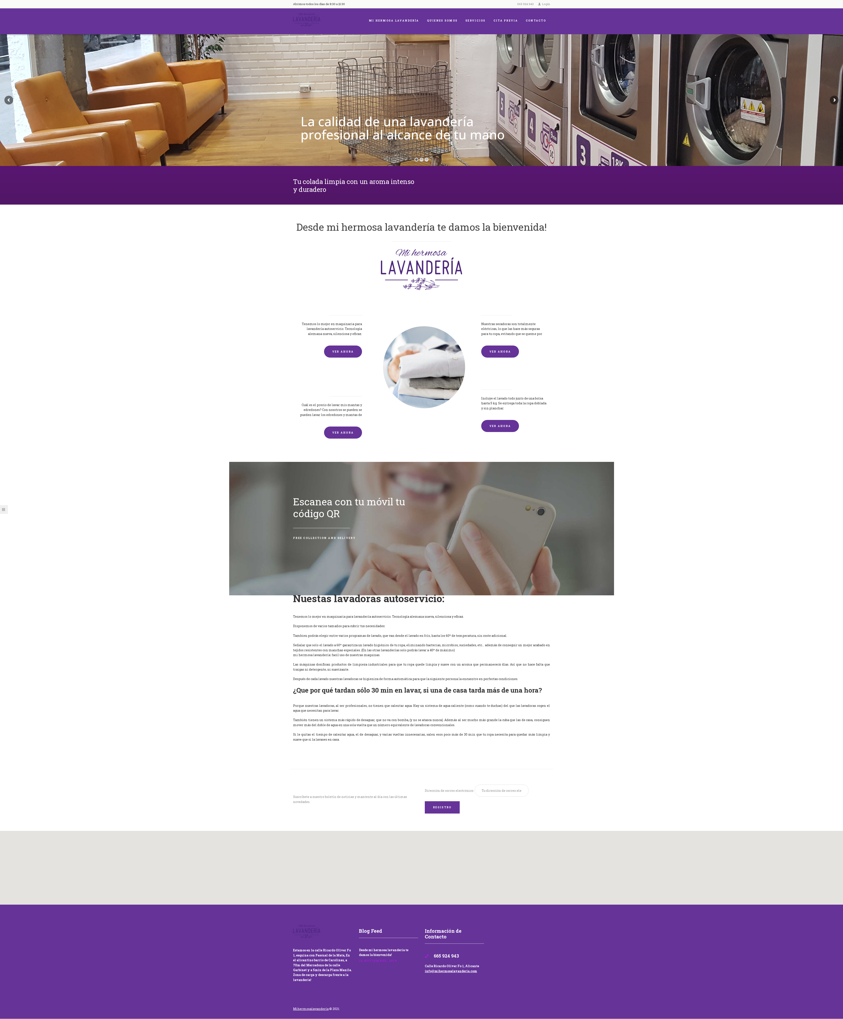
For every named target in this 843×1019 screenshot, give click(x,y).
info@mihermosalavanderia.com (451, 971)
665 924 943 (525, 4)
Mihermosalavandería (311, 1009)
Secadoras (494, 303)
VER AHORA (343, 351)
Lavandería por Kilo (507, 378)
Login (546, 4)
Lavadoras (348, 303)
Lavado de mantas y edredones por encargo (332, 381)
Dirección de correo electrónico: (450, 791)
